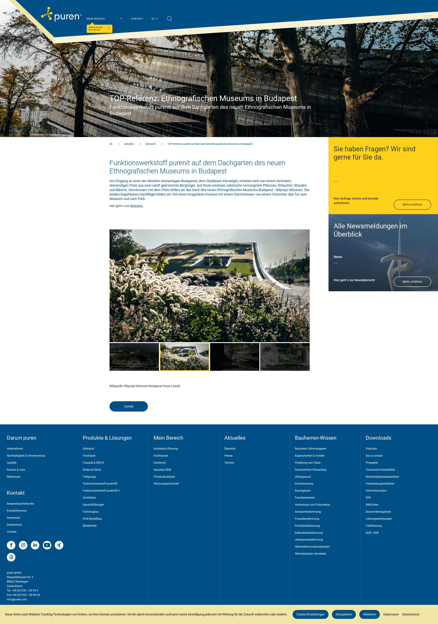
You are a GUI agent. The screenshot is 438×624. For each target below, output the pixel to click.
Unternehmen (15, 448)
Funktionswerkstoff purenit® (100, 483)
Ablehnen (369, 614)
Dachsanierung (304, 483)
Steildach (88, 448)
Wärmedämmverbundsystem (312, 546)
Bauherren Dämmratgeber (310, 448)
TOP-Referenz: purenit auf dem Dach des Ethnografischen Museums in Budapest (210, 144)
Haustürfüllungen (93, 504)
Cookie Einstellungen (310, 614)
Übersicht (151, 144)
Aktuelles (129, 144)
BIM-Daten (372, 504)
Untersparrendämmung (309, 539)
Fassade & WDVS (93, 462)
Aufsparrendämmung (308, 511)
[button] (113, 286)
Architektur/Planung (166, 448)
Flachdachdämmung (307, 525)
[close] (109, 27)
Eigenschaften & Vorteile (309, 455)
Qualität (11, 462)
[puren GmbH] (61, 14)
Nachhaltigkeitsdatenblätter (382, 476)
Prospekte (372, 462)
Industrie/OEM (162, 469)
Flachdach (89, 455)
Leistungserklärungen (379, 518)
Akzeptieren (344, 614)
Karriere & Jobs (16, 469)
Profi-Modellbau (92, 518)
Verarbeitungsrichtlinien (380, 483)
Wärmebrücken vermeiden (310, 553)
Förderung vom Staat (307, 462)
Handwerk (160, 462)
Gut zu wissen (374, 455)
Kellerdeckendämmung (309, 532)
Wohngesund (303, 476)
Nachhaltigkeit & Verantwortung (26, 455)
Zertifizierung (374, 525)
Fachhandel (161, 455)
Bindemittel (89, 525)
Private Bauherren (164, 476)
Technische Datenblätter (380, 469)
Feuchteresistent (305, 497)
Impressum (13, 517)
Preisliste (371, 448)
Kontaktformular (17, 510)
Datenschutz (14, 524)
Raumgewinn (303, 490)
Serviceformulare (376, 490)
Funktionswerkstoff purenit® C (101, 490)
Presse (228, 455)
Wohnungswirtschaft (166, 483)
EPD (368, 497)
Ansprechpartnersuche (20, 503)
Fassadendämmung (307, 518)
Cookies (11, 531)
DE (111, 144)
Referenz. (136, 206)
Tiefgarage (89, 476)
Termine (229, 462)
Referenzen (13, 476)
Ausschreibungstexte (378, 511)
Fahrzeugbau (91, 511)
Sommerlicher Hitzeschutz (311, 469)
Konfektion (89, 497)
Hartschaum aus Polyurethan (312, 504)
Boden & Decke (92, 469)
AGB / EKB (372, 532)
